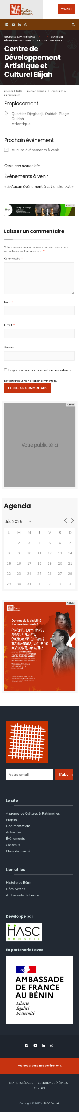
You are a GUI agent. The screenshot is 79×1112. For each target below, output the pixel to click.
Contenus (13, 845)
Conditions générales (53, 1083)
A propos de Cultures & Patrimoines (33, 813)
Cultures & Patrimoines (19, 37)
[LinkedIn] (19, 24)
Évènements (15, 838)
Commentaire (13, 258)
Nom (8, 302)
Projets (11, 820)
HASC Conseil (51, 1103)
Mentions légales (21, 1083)
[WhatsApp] (25, 24)
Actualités (13, 832)
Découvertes (15, 889)
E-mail (9, 325)
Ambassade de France (22, 895)
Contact (39, 1088)
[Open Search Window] (73, 24)
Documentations (18, 826)
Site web (9, 347)
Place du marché (18, 851)
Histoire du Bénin (18, 882)
